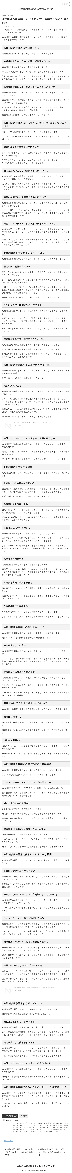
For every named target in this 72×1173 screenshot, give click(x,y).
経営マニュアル (8, 1141)
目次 (66, 4)
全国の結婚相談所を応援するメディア (36, 9)
